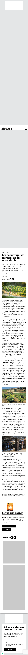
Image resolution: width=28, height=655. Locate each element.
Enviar (9, 650)
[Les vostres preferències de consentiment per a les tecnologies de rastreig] (2, 653)
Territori (6, 252)
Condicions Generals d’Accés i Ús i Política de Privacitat (14, 644)
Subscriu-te (7, 529)
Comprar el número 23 (9, 526)
